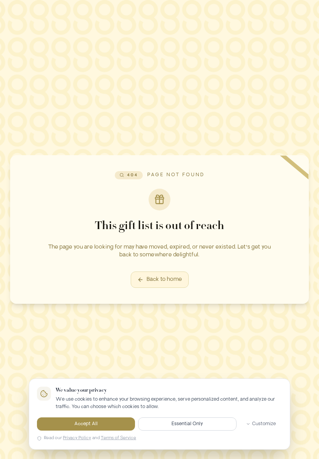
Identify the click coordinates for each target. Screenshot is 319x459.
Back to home (164, 279)
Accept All (86, 424)
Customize (264, 424)
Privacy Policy (77, 438)
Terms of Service (118, 438)
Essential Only (187, 424)
